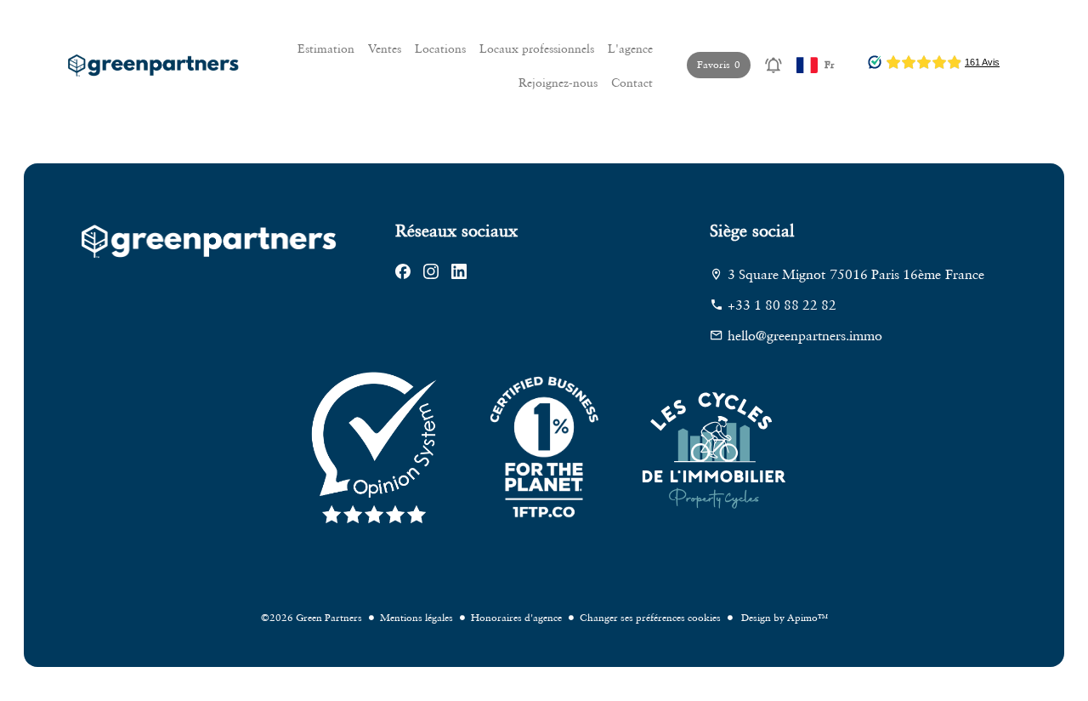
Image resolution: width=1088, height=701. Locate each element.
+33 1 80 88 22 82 (782, 304)
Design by (783, 617)
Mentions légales (416, 617)
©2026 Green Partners (311, 617)
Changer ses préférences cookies (650, 617)
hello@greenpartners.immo (805, 335)
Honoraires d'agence (516, 617)
